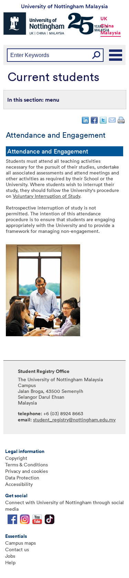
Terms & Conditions (26, 464)
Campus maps (20, 543)
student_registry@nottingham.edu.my (74, 419)
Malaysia (110, 32)
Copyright (16, 458)
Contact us (17, 549)
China (107, 25)
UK (103, 18)
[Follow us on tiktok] (49, 521)
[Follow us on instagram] (25, 521)
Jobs (10, 556)
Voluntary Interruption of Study (46, 196)
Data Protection (22, 477)
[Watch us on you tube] (37, 521)
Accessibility (19, 484)
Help (10, 562)
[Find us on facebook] (12, 521)
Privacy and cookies (26, 471)
